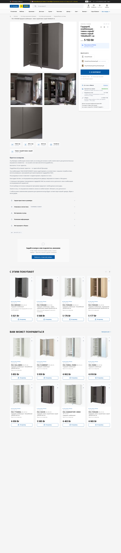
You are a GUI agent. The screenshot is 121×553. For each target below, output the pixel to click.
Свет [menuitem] (76, 11)
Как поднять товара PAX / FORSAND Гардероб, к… (93, 107)
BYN (87, 1)
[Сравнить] (104, 27)
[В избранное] (107, 27)
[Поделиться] (100, 27)
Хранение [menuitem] (31, 11)
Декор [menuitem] (68, 11)
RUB (90, 1)
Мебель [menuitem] (22, 11)
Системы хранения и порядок (28, 16)
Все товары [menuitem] (105, 11)
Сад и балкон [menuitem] (95, 11)
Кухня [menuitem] (50, 11)
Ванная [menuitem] (84, 11)
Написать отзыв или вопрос (43, 257)
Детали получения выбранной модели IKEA (92, 103)
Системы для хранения (45, 16)
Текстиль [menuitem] (59, 11)
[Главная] (10, 16)
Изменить (105, 85)
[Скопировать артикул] (20, 232)
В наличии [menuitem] (14, 11)
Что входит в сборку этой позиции (89, 105)
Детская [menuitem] (41, 11)
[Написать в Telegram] (93, 1)
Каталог (16, 16)
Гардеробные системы (60, 16)
